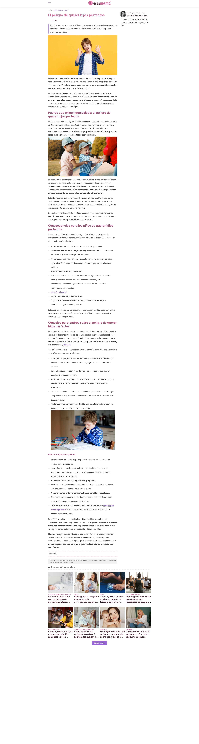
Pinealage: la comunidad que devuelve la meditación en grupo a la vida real (138, 599)
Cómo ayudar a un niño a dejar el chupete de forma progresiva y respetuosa (111, 599)
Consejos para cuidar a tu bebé (59, 594)
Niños (50, 10)
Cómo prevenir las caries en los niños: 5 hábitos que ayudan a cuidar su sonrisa (85, 634)
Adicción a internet (59, 292)
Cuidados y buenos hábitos (84, 629)
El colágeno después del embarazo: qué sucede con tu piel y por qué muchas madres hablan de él (112, 634)
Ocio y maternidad (133, 594)
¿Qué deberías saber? (61, 10)
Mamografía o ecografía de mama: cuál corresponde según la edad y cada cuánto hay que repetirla (86, 599)
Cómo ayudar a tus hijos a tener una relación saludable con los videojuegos (60, 634)
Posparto (103, 629)
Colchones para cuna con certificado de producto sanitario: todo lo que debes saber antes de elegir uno (60, 599)
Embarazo (130, 629)
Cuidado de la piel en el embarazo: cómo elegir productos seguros (137, 634)
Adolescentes (53, 629)
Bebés (102, 594)
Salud (76, 594)
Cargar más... (99, 643)
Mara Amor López (140, 15)
